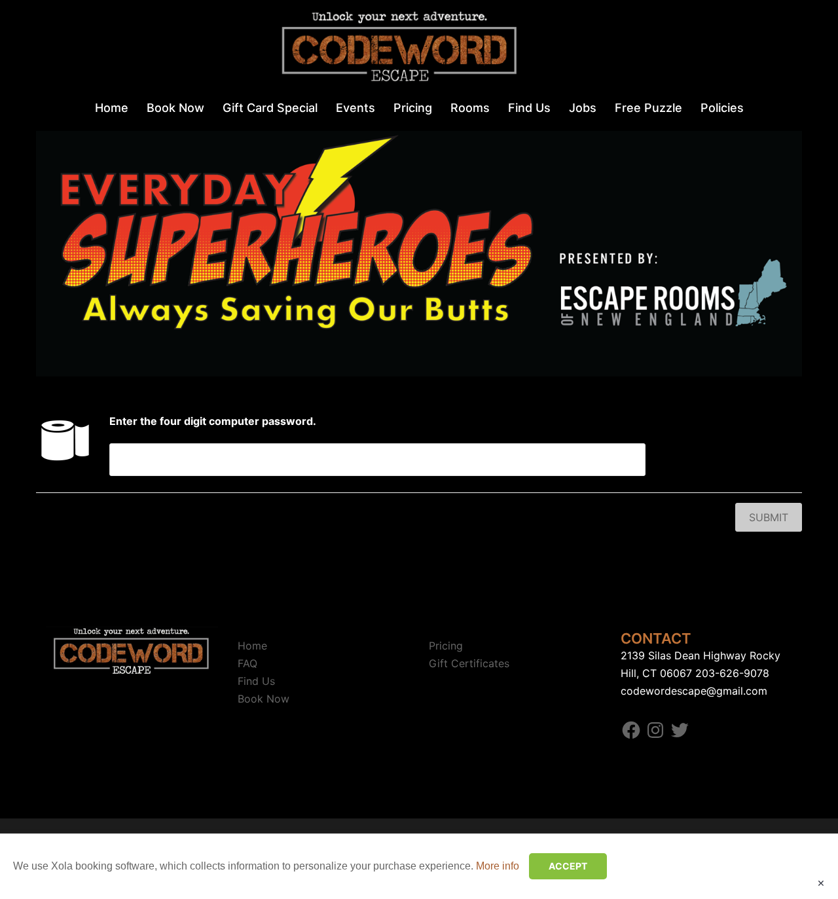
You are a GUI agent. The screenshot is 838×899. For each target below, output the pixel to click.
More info (497, 865)
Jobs (582, 108)
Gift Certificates (469, 663)
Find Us (529, 108)
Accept (568, 865)
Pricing (412, 108)
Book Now (175, 108)
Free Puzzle (648, 108)
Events (355, 108)
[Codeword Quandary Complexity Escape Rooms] (419, 49)
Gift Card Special (270, 108)
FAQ (247, 663)
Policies (722, 108)
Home (111, 108)
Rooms (470, 108)
